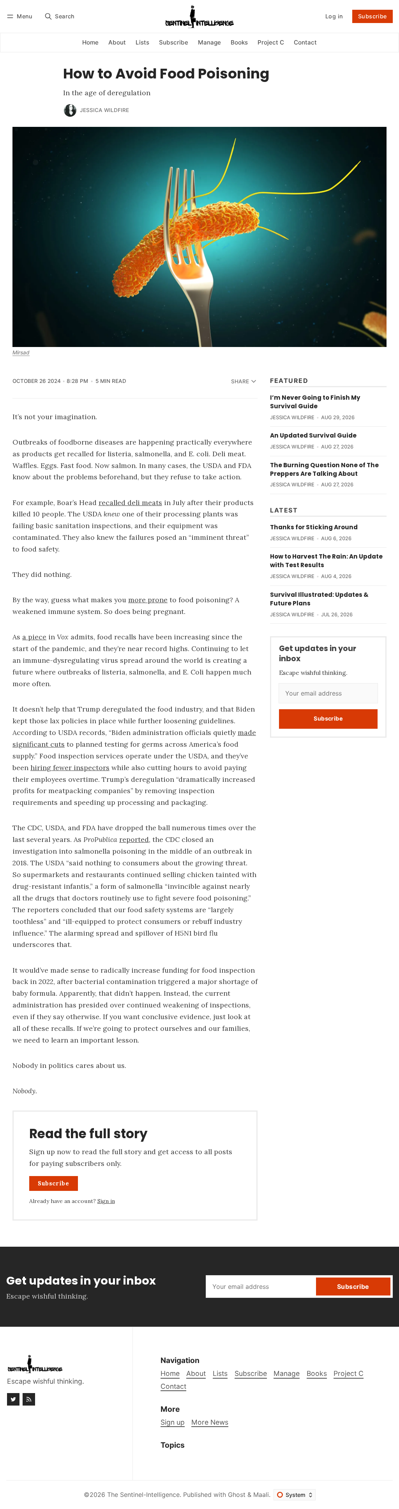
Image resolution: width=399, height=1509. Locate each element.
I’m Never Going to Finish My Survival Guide (315, 401)
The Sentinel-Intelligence (143, 1494)
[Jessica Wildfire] (70, 110)
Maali (261, 1494)
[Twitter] (13, 1399)
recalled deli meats (130, 502)
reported (134, 839)
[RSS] (29, 1399)
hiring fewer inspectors (69, 767)
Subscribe (372, 16)
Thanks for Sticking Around (314, 527)
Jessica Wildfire (104, 110)
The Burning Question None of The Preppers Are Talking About (324, 469)
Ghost (236, 1494)
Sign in (106, 1201)
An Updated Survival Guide (313, 435)
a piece (34, 636)
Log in (334, 16)
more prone (148, 599)
